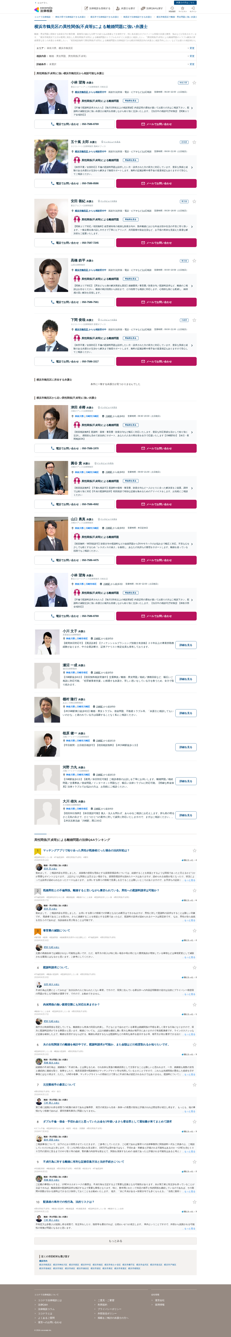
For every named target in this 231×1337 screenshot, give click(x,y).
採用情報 (159, 1304)
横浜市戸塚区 (170, 1265)
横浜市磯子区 (128, 1265)
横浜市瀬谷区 (83, 1268)
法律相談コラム (46, 1309)
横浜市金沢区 (142, 1265)
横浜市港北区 (156, 1265)
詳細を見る (186, 645)
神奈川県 (79, 416)
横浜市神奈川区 (60, 1265)
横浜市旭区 (58, 1268)
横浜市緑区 (70, 1268)
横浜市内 (43, 1261)
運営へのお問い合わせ (50, 1322)
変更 (192, 48)
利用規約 (102, 1304)
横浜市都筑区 (134, 1268)
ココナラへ (42, 3)
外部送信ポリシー (107, 1313)
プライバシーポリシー (109, 1309)
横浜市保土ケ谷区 (113, 1265)
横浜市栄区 (96, 1268)
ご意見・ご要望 (106, 1300)
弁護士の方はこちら (185, 2)
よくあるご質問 (46, 1318)
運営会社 (159, 1300)
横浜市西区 (74, 1265)
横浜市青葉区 (120, 1268)
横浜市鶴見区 (82, 92)
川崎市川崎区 (92, 416)
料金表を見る (130, 101)
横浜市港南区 (45, 1268)
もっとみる (115, 1240)
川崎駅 (109, 416)
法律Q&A (43, 1304)
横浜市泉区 (107, 1268)
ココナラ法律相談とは (50, 1300)
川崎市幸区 (91, 584)
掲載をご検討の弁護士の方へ (113, 1318)
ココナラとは (45, 1313)
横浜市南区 (98, 1265)
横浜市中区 (86, 1265)
